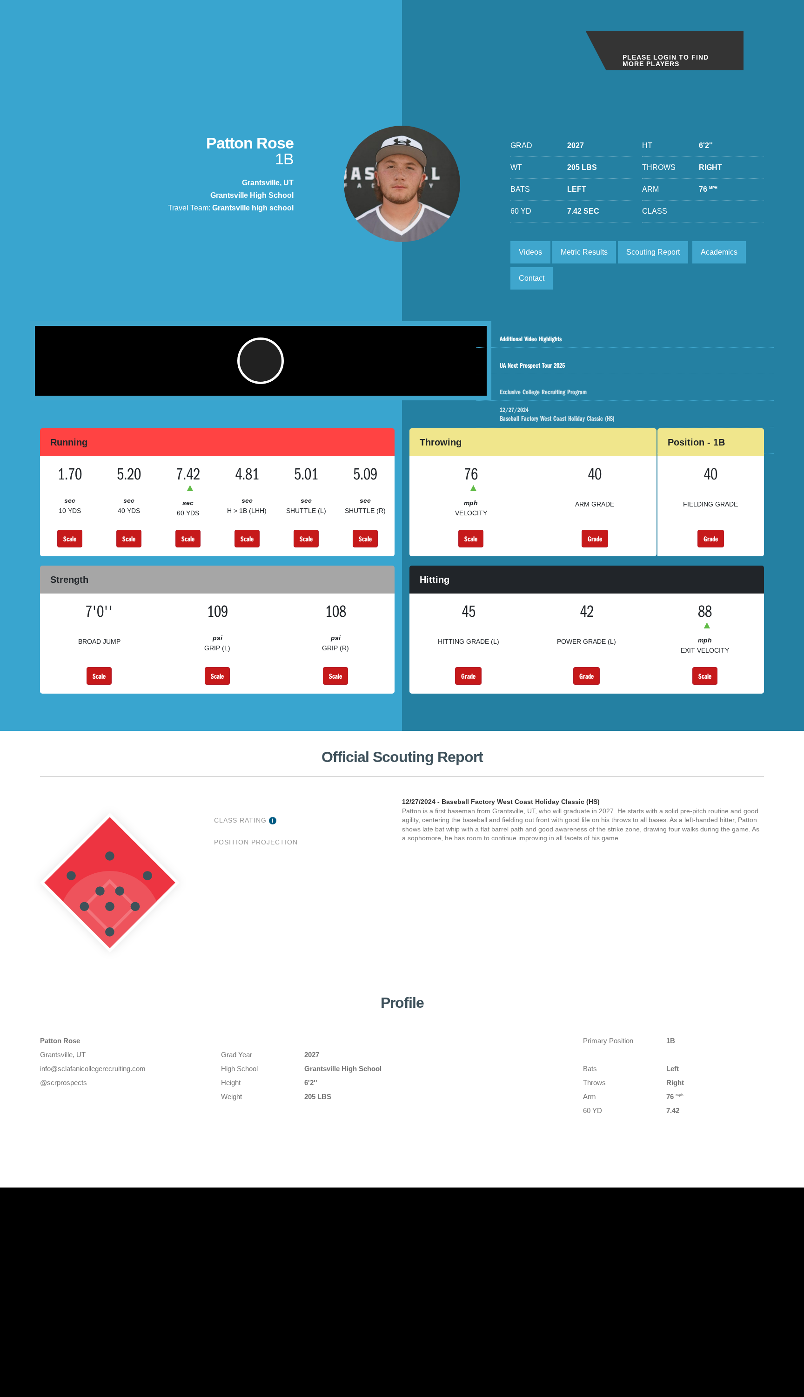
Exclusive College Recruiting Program (543, 391)
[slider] (246, 384)
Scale (69, 538)
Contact (531, 278)
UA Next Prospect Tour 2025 (532, 365)
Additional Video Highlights (531, 338)
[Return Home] (75, 41)
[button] (260, 360)
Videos (530, 252)
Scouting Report (653, 252)
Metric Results (584, 252)
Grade (595, 538)
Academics (719, 252)
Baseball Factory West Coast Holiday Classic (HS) (557, 414)
